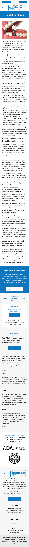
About (14, 523)
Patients (14, 527)
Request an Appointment (14, 289)
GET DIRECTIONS (14, 315)
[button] (6, 2)
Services (14, 525)
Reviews (14, 529)
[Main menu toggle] (25, 7)
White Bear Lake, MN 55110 (15, 311)
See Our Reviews (14, 348)
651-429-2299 (20, 257)
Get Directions (15, 499)
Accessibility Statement (15, 541)
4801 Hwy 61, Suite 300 (14, 309)
